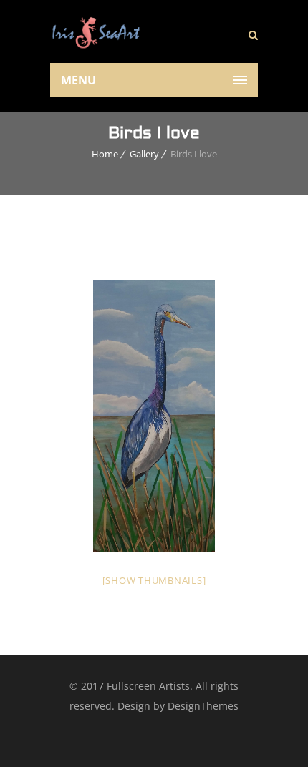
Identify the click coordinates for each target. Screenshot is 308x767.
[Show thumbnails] (154, 580)
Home (105, 153)
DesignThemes (203, 706)
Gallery (144, 153)
